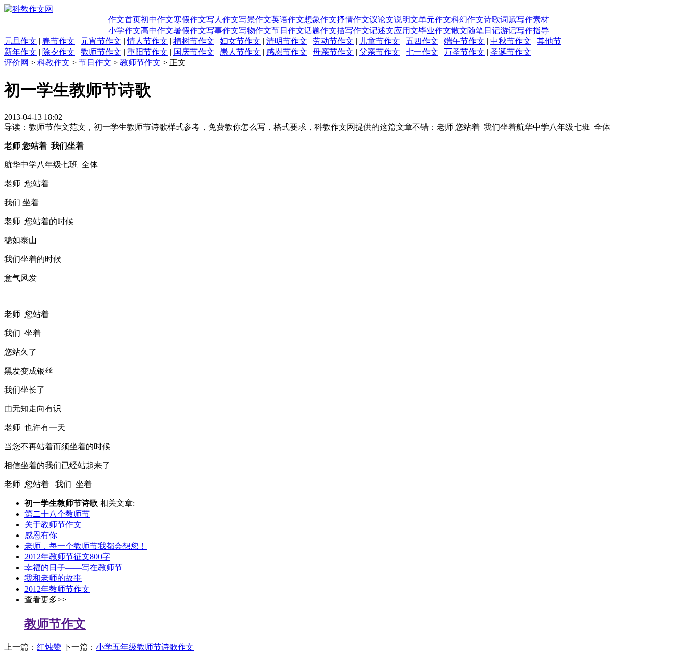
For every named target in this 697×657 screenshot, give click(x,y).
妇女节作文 (240, 41)
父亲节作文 (379, 51)
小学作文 (124, 30)
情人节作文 (147, 41)
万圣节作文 (464, 51)
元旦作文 (20, 41)
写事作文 (222, 30)
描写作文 (353, 30)
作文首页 (124, 19)
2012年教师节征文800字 (67, 556)
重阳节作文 (147, 51)
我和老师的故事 (53, 578)
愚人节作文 (240, 51)
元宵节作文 (101, 41)
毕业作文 (434, 30)
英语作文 (287, 19)
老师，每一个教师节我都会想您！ (85, 546)
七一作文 (422, 51)
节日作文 (287, 30)
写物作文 (255, 30)
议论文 (381, 19)
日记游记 (500, 30)
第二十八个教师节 (57, 513)
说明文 (406, 19)
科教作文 (53, 62)
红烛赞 (49, 647)
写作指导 (532, 30)
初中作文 (157, 19)
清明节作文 (286, 41)
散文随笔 (467, 30)
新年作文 (20, 51)
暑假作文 (189, 30)
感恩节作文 (286, 51)
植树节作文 (193, 41)
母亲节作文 (333, 51)
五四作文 (422, 41)
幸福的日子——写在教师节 (73, 567)
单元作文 (434, 19)
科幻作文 (467, 19)
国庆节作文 (193, 51)
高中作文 (157, 30)
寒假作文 (189, 19)
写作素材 (532, 19)
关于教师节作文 (53, 524)
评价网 (16, 62)
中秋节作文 (510, 41)
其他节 (549, 41)
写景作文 (255, 19)
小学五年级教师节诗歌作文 (145, 647)
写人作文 (222, 19)
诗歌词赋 (500, 19)
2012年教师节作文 (57, 589)
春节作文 (58, 41)
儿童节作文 (379, 41)
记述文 (381, 30)
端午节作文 (464, 41)
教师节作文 (101, 51)
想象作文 (320, 19)
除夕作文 (58, 51)
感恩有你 (40, 535)
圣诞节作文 (510, 51)
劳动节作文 (333, 41)
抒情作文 (353, 19)
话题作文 (320, 30)
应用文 (406, 30)
